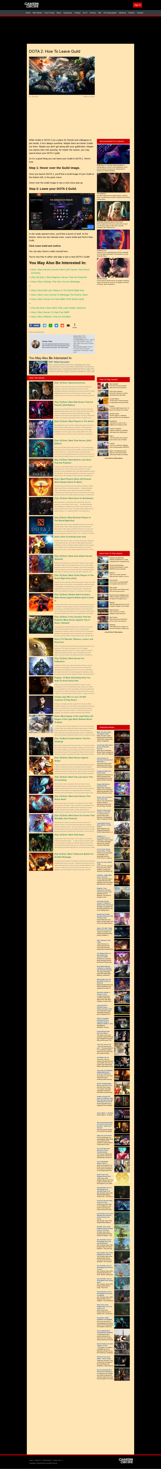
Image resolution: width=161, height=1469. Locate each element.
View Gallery (89, 227)
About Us (38, 1460)
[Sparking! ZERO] (122, 788)
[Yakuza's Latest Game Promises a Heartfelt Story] (122, 814)
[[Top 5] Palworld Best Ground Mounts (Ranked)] (122, 1335)
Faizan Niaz (35, 96)
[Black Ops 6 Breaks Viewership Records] (122, 749)
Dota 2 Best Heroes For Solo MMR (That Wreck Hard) (57, 299)
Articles (93, 13)
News (59, 13)
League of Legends (115, 428)
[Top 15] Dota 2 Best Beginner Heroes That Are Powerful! (59, 277)
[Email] (68, 325)
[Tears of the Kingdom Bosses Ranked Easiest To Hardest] (122, 1231)
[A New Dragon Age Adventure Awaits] (122, 958)
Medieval (122, 13)
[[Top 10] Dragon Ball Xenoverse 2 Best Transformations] (122, 1153)
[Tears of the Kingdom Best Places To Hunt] (122, 1270)
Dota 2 (111, 436)
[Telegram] (44, 325)
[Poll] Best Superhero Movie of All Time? (110, 222)
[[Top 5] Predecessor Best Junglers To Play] (122, 1348)
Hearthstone (113, 421)
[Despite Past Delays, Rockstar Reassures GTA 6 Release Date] (122, 919)
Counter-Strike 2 (114, 399)
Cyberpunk (67, 13)
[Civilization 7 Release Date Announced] (122, 906)
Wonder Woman (102, 279)
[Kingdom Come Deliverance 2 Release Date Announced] (122, 893)
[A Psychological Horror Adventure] (122, 841)
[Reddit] (62, 325)
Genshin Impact (114, 414)
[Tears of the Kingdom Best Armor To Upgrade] (122, 1296)
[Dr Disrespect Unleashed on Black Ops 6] (122, 762)
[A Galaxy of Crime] (122, 997)
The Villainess (101, 193)
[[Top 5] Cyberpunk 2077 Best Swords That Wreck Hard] (122, 1374)
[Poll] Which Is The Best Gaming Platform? (110, 165)
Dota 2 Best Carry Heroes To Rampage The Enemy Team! (59, 295)
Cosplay (140, 13)
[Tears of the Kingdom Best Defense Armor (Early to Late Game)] (122, 1218)
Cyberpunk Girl (101, 250)
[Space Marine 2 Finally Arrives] (122, 828)
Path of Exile (113, 587)
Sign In (137, 5)
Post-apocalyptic (110, 13)
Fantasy (77, 13)
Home (28, 13)
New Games (37, 13)
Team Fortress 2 (114, 610)
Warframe (112, 625)
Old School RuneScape (117, 565)
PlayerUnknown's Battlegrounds (119, 595)
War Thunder (113, 617)
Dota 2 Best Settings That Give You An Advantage (55, 281)
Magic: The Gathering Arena (118, 451)
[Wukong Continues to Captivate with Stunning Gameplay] (122, 971)
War (99, 13)
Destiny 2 (112, 573)
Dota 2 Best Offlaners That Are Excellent (51, 316)
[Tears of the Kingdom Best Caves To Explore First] (122, 1309)
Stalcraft (112, 602)
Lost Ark (112, 443)
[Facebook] (34, 325)
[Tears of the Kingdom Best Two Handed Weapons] (122, 1244)
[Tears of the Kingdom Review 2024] (122, 1179)
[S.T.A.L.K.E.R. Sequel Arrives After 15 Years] (122, 854)
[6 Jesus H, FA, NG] (122, 1049)
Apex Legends (114, 384)
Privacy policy (47, 1460)
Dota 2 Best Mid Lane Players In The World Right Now (57, 290)
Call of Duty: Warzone (116, 391)
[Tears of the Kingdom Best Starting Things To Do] (122, 1192)
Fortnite (112, 406)
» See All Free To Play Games (113, 458)
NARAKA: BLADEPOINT (117, 558)
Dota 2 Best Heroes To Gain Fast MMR (50, 312)
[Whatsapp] (50, 325)
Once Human (113, 580)
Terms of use (57, 1460)
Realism (131, 13)
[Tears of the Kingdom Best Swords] (122, 1257)
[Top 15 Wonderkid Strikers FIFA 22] (122, 1166)
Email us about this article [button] (36, 332)
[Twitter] (56, 325)
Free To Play (49, 13)
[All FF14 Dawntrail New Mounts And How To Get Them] (122, 1088)
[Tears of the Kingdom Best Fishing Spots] (122, 1283)
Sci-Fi (85, 13)
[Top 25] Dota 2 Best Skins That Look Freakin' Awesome (58, 308)
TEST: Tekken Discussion (59, 362)
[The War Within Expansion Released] (122, 984)
